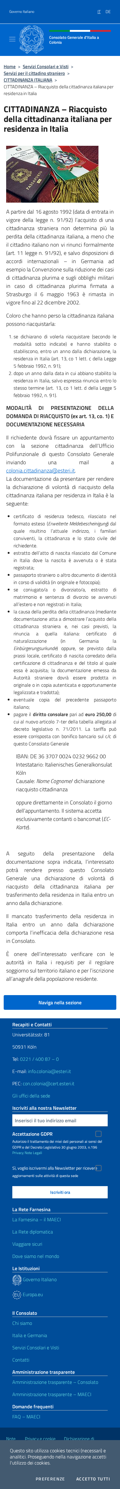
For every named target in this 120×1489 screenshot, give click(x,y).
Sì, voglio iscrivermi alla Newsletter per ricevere (54, 1168)
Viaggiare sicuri (27, 1244)
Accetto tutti (93, 1479)
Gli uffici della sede (31, 1095)
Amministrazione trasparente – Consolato (55, 1382)
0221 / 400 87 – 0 (39, 1059)
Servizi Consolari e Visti (46, 66)
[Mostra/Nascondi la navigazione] (12, 39)
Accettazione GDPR (32, 1134)
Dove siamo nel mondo (35, 1256)
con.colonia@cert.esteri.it (48, 1083)
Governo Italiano (21, 11)
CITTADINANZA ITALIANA (28, 79)
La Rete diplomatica (32, 1231)
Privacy (18, 1153)
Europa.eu (32, 1294)
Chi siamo (22, 1323)
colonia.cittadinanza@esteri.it (40, 470)
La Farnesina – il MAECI (36, 1219)
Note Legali (33, 1153)
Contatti (20, 1359)
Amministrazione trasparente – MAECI (51, 1394)
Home (10, 66)
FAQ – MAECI (26, 1416)
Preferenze (50, 1479)
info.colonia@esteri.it (49, 1071)
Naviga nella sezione (60, 1002)
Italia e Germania (29, 1335)
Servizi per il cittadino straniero (34, 73)
